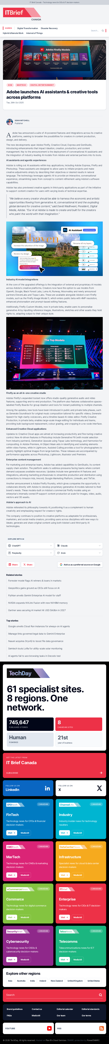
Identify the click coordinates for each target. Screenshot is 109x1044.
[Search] (102, 30)
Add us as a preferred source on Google (82, 564)
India (32, 981)
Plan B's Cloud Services (56, 1040)
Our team (61, 1015)
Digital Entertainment (42, 85)
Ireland (43, 981)
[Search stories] (100, 995)
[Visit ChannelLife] (73, 804)
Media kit (25, 833)
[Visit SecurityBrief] (20, 931)
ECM (10, 85)
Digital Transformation (27, 28)
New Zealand (57, 981)
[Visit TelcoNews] (73, 931)
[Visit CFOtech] (20, 804)
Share (14, 564)
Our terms (86, 1015)
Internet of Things (34, 33)
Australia (21, 981)
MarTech (21, 85)
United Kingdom (75, 981)
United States (94, 981)
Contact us (37, 1009)
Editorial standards (90, 1009)
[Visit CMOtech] (20, 847)
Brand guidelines (14, 1009)
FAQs (9, 1015)
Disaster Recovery (49, 28)
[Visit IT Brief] (73, 889)
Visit (10, 833)
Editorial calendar (65, 1009)
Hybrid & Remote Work (13, 33)
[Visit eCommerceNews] (20, 889)
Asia (10, 981)
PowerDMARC (93, 1040)
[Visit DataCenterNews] (73, 847)
